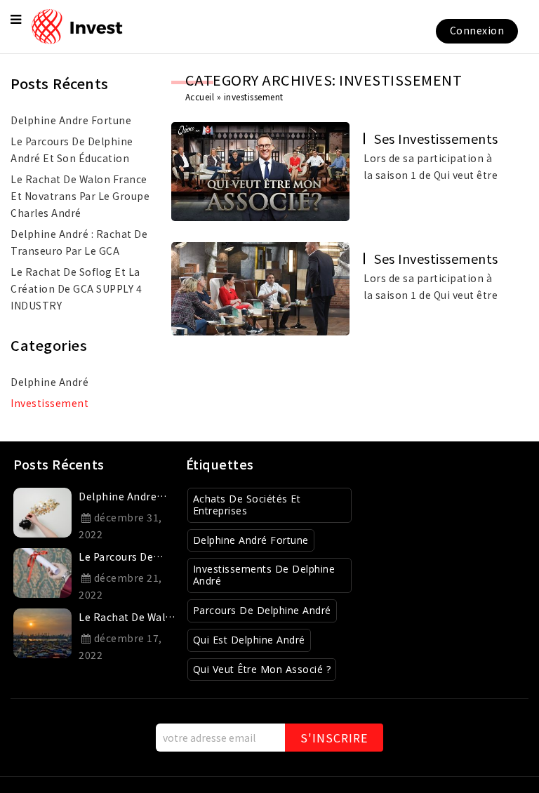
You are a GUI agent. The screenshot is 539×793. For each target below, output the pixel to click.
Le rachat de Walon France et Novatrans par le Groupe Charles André (80, 196)
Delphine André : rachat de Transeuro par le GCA (79, 242)
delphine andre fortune (71, 120)
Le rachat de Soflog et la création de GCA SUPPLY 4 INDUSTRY (76, 288)
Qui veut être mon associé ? (262, 669)
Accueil (200, 96)
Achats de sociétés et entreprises (247, 504)
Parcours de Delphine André (262, 610)
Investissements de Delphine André (264, 574)
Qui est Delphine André (249, 639)
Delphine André (49, 382)
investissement (49, 403)
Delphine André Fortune (251, 540)
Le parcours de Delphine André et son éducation (72, 149)
